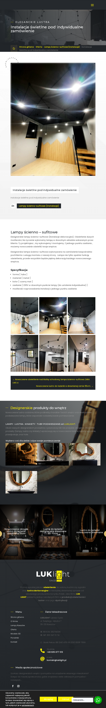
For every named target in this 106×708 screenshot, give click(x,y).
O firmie (14, 621)
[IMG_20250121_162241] (84, 464)
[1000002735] (53, 464)
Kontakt (14, 642)
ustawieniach (28, 705)
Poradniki (15, 638)
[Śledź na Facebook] (13, 686)
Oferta (39, 47)
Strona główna (26, 47)
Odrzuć (65, 699)
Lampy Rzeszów (18, 626)
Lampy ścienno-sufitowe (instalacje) (62, 47)
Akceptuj (48, 699)
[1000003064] (21, 492)
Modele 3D (16, 634)
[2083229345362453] (21, 464)
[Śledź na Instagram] (18, 686)
